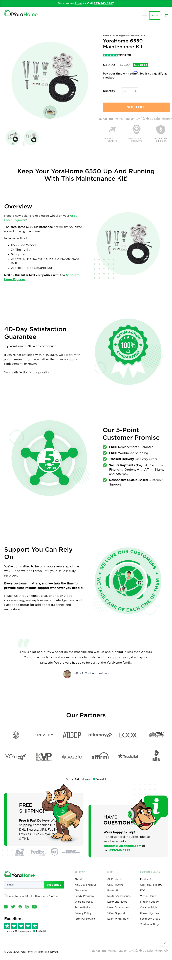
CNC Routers (115, 885)
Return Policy (82, 907)
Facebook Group (150, 919)
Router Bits (114, 890)
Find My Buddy (149, 902)
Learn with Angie (118, 919)
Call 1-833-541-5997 (152, 885)
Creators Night (149, 907)
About (78, 879)
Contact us (146, 879)
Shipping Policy (83, 902)
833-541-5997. (120, 850)
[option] (86, 3)
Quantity (109, 91)
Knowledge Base (150, 913)
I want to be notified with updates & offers (32, 896)
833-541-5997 (103, 3)
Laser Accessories (118, 907)
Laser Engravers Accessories (128, 36)
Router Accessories (119, 896)
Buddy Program (84, 896)
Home (106, 36)
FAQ (142, 890)
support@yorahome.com (122, 846)
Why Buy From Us (85, 885)
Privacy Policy (83, 913)
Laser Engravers (117, 902)
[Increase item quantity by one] (135, 91)
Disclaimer (80, 890)
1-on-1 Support (116, 913)
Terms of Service (84, 919)
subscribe (54, 885)
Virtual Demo (148, 896)
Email (78, 3)
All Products (114, 879)
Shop (155, 15)
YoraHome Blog (149, 924)
